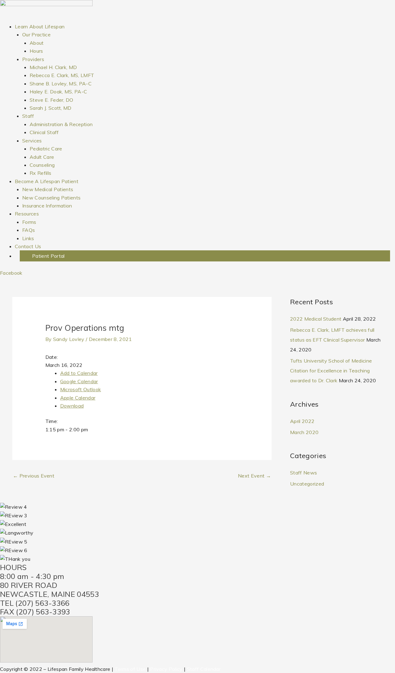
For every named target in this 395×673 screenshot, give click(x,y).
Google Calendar (79, 381)
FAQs (28, 230)
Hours (36, 51)
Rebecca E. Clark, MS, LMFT (62, 75)
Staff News (303, 473)
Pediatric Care (46, 149)
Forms (29, 222)
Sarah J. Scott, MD (51, 108)
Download (72, 406)
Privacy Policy (166, 669)
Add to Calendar (79, 373)
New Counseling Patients (51, 198)
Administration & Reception (61, 124)
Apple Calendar (77, 398)
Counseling (42, 165)
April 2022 (302, 421)
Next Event (254, 476)
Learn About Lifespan (39, 26)
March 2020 (304, 432)
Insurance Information (47, 206)
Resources (27, 214)
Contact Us (28, 246)
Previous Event (33, 476)
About (37, 43)
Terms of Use (130, 669)
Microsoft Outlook (80, 389)
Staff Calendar (204, 669)
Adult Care (42, 157)
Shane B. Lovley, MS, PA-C (61, 83)
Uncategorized (307, 484)
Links (28, 238)
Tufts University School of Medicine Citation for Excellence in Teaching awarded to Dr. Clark (331, 371)
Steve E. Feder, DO (51, 100)
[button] (205, 255)
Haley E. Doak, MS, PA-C (58, 91)
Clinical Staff (44, 132)
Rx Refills (40, 173)
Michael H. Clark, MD (53, 67)
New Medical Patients (47, 189)
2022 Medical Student (315, 319)
